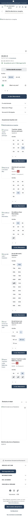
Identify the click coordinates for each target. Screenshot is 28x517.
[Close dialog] (27, 251)
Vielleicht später (21, 264)
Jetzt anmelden (21, 262)
